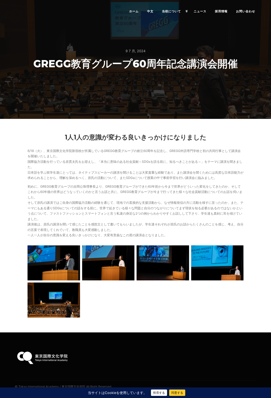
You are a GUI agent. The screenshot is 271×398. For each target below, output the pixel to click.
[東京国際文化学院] (29, 11)
